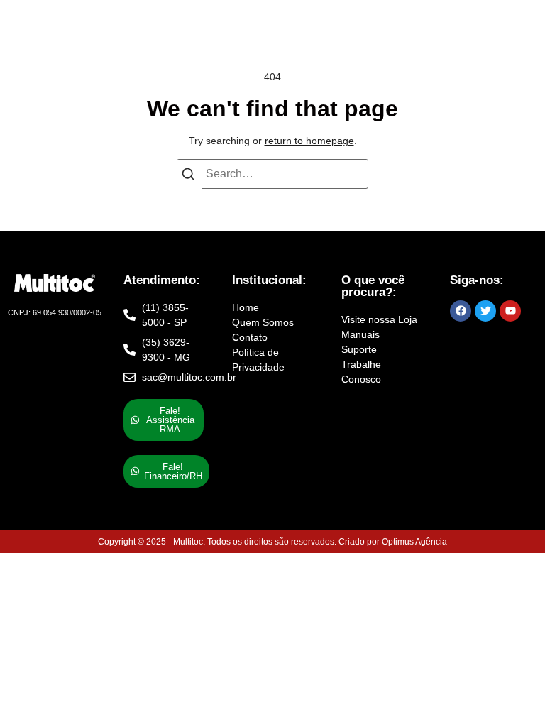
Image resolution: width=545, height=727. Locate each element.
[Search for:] (272, 174)
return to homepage (309, 140)
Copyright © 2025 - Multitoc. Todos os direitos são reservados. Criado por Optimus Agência (272, 542)
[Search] (188, 177)
